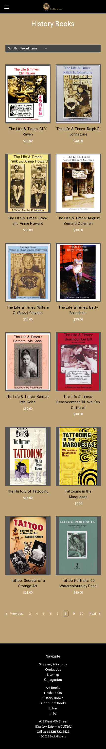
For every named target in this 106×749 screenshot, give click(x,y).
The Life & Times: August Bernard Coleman (78, 221)
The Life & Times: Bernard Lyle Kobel (28, 399)
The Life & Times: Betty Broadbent (78, 310)
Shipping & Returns (53, 664)
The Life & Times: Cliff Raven (28, 132)
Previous (16, 613)
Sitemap (53, 674)
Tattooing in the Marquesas (78, 494)
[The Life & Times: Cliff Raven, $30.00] (28, 94)
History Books (53, 698)
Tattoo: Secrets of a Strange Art (28, 583)
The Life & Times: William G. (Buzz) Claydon (28, 310)
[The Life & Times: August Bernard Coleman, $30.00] (78, 183)
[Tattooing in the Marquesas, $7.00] (78, 456)
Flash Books (53, 692)
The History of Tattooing (28, 491)
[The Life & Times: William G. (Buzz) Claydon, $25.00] (28, 272)
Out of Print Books (53, 703)
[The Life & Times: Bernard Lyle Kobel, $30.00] (28, 361)
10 (81, 613)
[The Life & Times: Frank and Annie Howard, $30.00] (28, 183)
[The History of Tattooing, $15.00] (28, 456)
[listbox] (34, 48)
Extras (53, 708)
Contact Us (53, 669)
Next (93, 613)
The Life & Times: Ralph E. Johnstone (78, 132)
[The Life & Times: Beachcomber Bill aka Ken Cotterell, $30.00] (78, 361)
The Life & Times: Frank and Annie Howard (28, 221)
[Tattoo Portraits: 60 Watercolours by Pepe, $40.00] (78, 545)
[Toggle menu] (7, 7)
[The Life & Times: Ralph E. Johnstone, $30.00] (78, 94)
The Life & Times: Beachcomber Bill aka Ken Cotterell (78, 402)
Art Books (53, 687)
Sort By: (13, 48)
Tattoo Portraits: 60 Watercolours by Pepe (78, 583)
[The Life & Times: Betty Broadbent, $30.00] (78, 272)
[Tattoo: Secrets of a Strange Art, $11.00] (28, 545)
